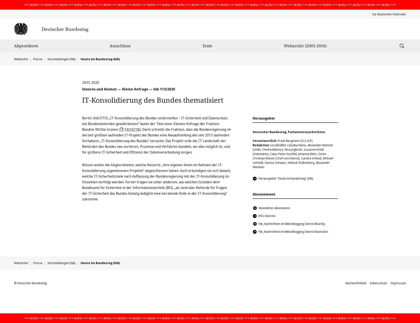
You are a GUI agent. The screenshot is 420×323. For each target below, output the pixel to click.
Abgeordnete (26, 45)
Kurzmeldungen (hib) (62, 59)
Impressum (398, 283)
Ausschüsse (120, 45)
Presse (38, 59)
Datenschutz (378, 283)
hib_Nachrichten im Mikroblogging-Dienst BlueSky (292, 224)
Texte (207, 45)
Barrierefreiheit (356, 283)
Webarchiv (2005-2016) (305, 45)
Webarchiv (21, 59)
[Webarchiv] (51, 29)
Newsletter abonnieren (274, 208)
